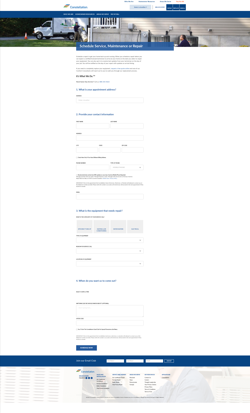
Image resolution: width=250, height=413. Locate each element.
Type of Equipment (82, 235)
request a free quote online (120, 68)
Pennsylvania (133, 382)
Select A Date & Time (82, 291)
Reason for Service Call (84, 246)
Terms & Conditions (150, 389)
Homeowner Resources (147, 1)
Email (78, 192)
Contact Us (148, 377)
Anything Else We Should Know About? (92, 303)
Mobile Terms (105, 178)
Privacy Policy (113, 178)
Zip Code (124, 145)
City (77, 145)
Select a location (140, 7)
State (100, 145)
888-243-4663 (104, 82)
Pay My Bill (180, 1)
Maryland (132, 377)
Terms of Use (148, 391)
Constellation (165, 377)
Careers (147, 380)
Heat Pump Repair (117, 384)
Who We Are (128, 1)
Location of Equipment (83, 259)
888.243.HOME (160, 7)
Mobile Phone (119, 167)
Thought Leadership (150, 382)
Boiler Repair (115, 382)
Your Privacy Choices (150, 384)
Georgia (132, 384)
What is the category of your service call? (90, 217)
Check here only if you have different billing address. (92, 157)
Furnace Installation (102, 383)
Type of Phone (115, 163)
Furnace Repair (116, 380)
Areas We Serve (165, 1)
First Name (79, 121)
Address (79, 95)
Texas (131, 380)
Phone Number (81, 163)
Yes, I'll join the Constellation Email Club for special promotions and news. (98, 329)
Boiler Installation (101, 386)
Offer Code (80, 318)
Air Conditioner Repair (118, 377)
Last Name (113, 121)
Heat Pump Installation (103, 388)
